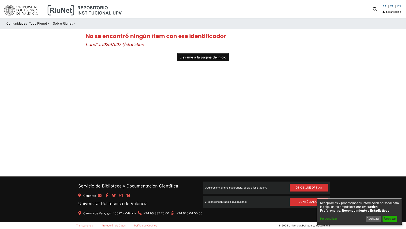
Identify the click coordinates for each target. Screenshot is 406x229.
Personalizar (328, 218)
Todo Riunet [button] (38, 23)
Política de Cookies (145, 225)
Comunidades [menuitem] (16, 23)
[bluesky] (128, 195)
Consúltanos (309, 201)
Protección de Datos (114, 225)
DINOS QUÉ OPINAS (309, 187)
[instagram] (121, 195)
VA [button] (391, 6)
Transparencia (84, 225)
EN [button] (399, 6)
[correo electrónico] (99, 195)
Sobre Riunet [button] (63, 23)
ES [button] (384, 6)
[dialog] (359, 212)
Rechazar (373, 218)
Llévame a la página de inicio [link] (203, 57)
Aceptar (390, 218)
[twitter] (114, 195)
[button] (374, 9)
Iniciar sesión (393, 11)
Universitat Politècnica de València (113, 203)
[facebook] (106, 195)
